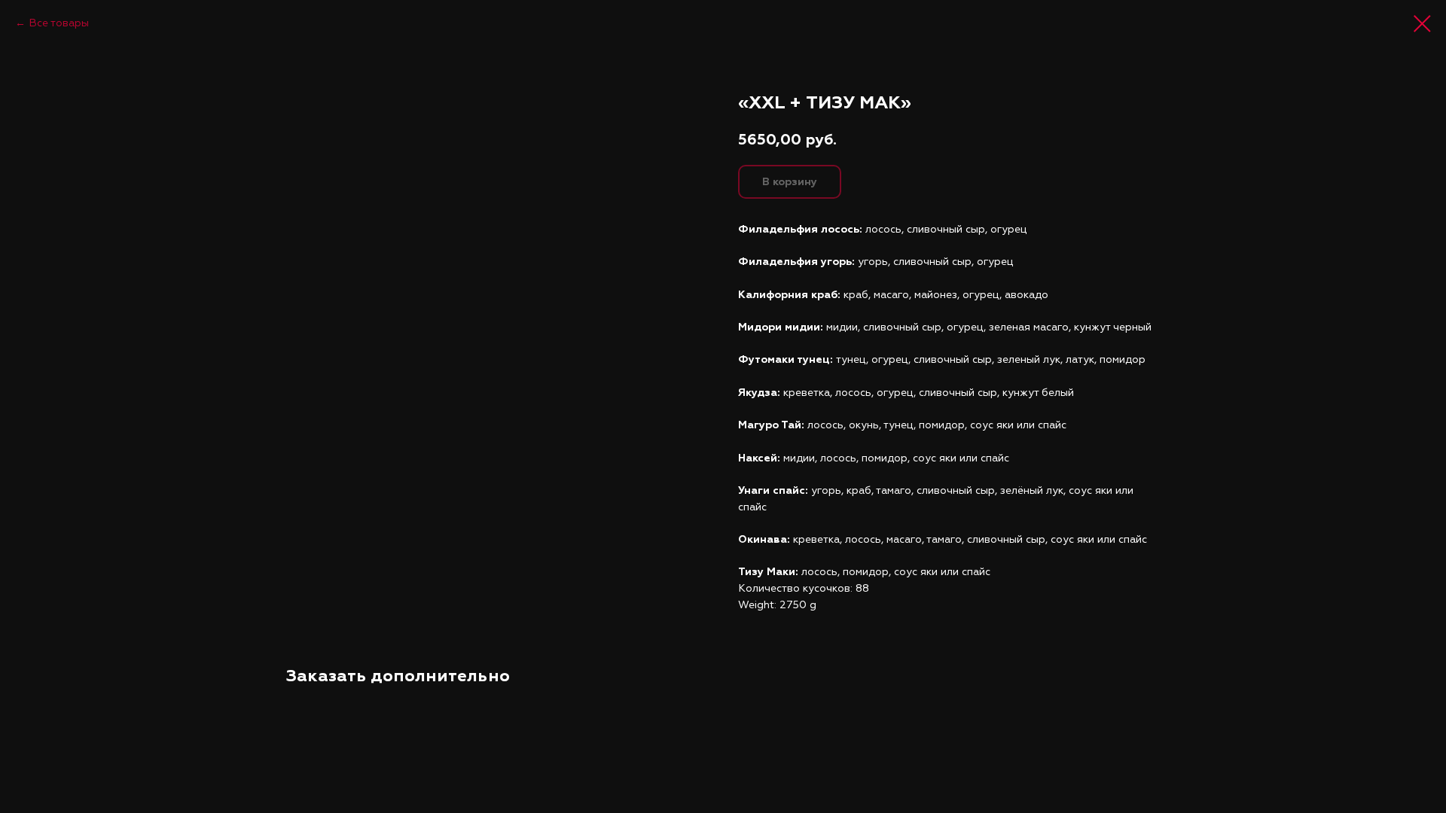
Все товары (59, 23)
